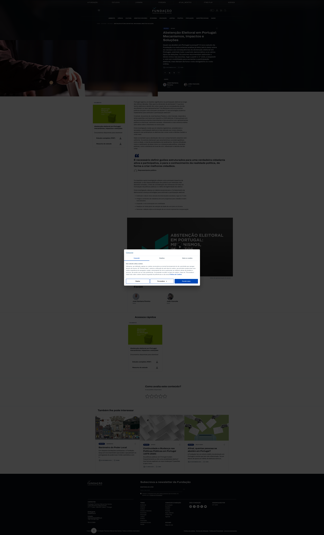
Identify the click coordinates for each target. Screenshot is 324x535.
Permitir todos (186, 281)
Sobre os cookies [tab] (187, 258)
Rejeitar (138, 281)
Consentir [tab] (137, 258)
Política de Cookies (176, 274)
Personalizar (161, 281)
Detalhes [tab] (162, 258)
